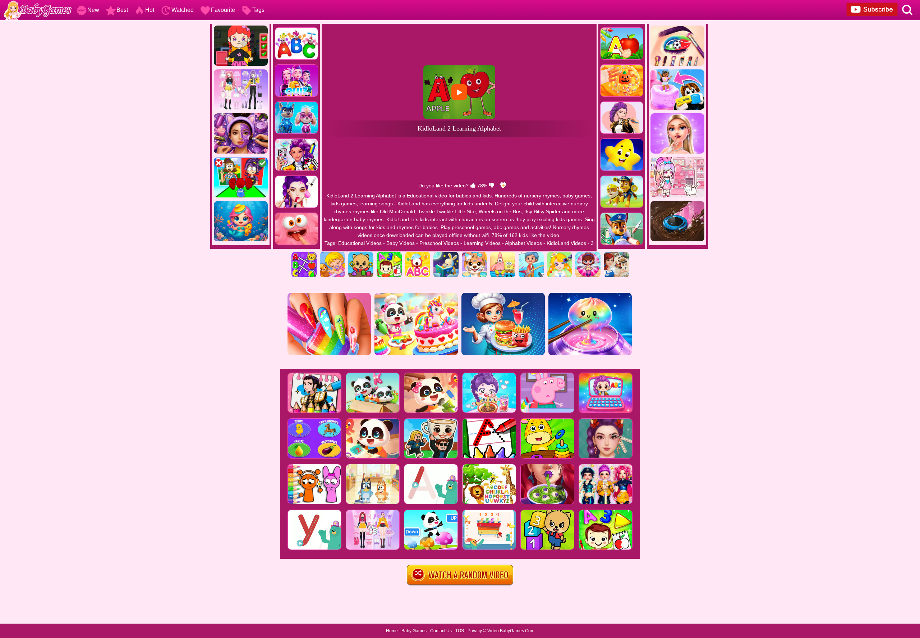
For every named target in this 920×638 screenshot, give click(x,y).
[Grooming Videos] (474, 254)
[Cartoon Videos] (502, 254)
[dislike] (491, 185)
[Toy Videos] (588, 254)
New (93, 10)
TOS (459, 630)
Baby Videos (400, 243)
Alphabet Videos (523, 243)
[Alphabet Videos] (417, 254)
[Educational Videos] (304, 254)
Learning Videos (482, 243)
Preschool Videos (439, 243)
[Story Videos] (446, 254)
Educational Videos (360, 243)
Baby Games (414, 630)
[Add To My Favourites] (503, 185)
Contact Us (441, 630)
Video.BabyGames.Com (510, 630)
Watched (182, 10)
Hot (149, 10)
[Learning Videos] (389, 254)
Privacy (475, 630)
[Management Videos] (616, 254)
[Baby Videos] (332, 254)
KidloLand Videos (566, 243)
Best (122, 10)
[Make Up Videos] (559, 254)
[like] (473, 185)
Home (392, 630)
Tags (258, 10)
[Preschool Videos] (360, 254)
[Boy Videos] (531, 254)
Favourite (223, 10)
